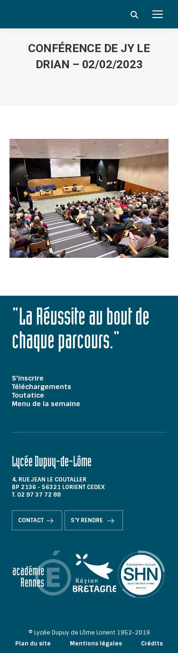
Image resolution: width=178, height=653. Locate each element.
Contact (31, 520)
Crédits (152, 643)
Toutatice (28, 395)
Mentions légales (96, 643)
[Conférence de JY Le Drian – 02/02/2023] (89, 198)
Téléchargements (41, 386)
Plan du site (33, 643)
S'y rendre (87, 520)
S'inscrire (28, 378)
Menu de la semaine (46, 403)
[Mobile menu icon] (157, 14)
